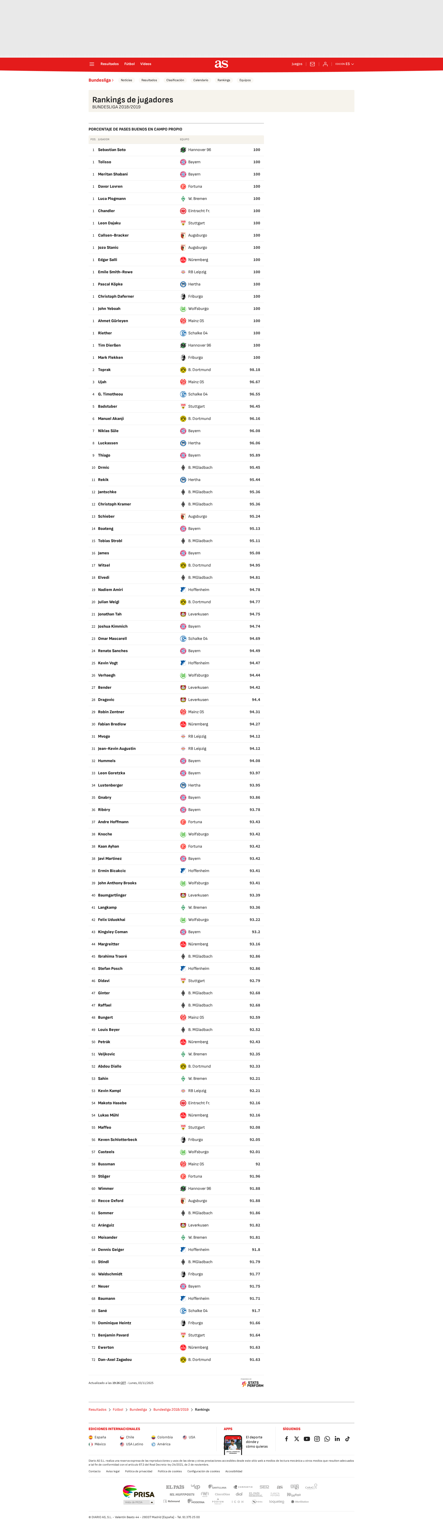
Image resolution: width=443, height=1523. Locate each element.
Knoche (105, 834)
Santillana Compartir (243, 1487)
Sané (102, 1310)
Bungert (105, 1017)
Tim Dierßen (109, 345)
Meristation (300, 1502)
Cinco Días (222, 1494)
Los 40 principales (195, 1487)
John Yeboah (109, 308)
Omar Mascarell (112, 638)
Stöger (104, 1176)
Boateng (105, 528)
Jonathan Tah (110, 614)
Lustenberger (110, 785)
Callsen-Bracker (113, 235)
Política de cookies (170, 1471)
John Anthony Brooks (117, 883)
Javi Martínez (110, 858)
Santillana (217, 1487)
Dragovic (106, 699)
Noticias (126, 80)
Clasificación (175, 80)
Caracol (311, 1487)
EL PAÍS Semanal (256, 1494)
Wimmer (106, 1188)
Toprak (104, 369)
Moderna (196, 1502)
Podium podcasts (217, 1502)
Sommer (106, 1213)
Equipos (245, 80)
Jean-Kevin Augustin (117, 748)
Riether (105, 333)
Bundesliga (100, 80)
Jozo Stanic (108, 247)
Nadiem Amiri (110, 589)
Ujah (102, 382)
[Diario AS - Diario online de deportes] (221, 64)
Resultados (110, 64)
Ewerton (106, 1347)
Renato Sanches (113, 650)
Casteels (106, 1151)
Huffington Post (181, 1494)
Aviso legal (113, 1471)
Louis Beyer (109, 1029)
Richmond (171, 1501)
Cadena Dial (239, 1494)
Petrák (104, 1041)
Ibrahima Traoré (112, 956)
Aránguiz (106, 1225)
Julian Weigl (108, 602)
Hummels (107, 760)
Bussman (106, 1164)
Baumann (106, 1298)
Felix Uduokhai (111, 919)
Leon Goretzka (111, 773)
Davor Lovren (110, 186)
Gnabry (104, 797)
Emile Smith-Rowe (115, 272)
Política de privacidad (138, 1471)
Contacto (95, 1471)
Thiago (104, 455)
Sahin (103, 1078)
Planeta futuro (275, 1494)
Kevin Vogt (108, 663)
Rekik (103, 479)
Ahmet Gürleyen (113, 320)
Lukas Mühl (108, 1115)
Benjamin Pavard (113, 1335)
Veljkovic (106, 1054)
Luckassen (108, 443)
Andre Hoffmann (113, 821)
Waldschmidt (110, 1274)
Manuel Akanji (111, 418)
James (103, 553)
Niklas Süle (108, 430)
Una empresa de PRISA (138, 1491)
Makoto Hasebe (112, 1103)
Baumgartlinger (112, 895)
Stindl (103, 1261)
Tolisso (104, 162)
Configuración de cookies (203, 1471)
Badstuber (107, 406)
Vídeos (145, 64)
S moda (257, 1502)
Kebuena (294, 1494)
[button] (139, 1502)
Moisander (107, 1237)
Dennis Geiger (111, 1249)
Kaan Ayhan (108, 846)
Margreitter (108, 944)
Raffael (104, 1005)
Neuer (103, 1286)
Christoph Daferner (116, 296)
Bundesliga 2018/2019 (171, 1410)
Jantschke (107, 492)
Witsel (104, 565)
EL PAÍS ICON (237, 1502)
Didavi (104, 980)
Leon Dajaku (109, 223)
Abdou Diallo (109, 1066)
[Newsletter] (312, 64)
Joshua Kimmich (113, 626)
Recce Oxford (110, 1200)
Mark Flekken (110, 357)
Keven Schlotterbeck (117, 1139)
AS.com (280, 1487)
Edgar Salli (107, 259)
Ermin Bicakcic (112, 870)
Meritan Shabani (113, 174)
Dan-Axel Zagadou (115, 1359)
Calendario (200, 80)
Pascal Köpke (110, 284)
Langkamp (107, 907)
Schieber (106, 516)
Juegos (297, 64)
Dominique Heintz (114, 1323)
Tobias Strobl (110, 540)
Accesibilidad (233, 1471)
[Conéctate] (325, 64)
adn (295, 1487)
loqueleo (277, 1502)
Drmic (103, 467)
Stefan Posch (110, 968)
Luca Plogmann (112, 198)
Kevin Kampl (109, 1090)
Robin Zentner (111, 712)
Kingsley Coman (113, 931)
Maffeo (104, 1127)
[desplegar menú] (92, 64)
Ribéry (104, 809)
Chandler (106, 210)
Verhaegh (106, 675)
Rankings (224, 80)
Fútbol (129, 64)
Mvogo (104, 736)
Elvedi (103, 577)
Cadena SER (264, 1487)
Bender (104, 687)
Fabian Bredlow (112, 724)
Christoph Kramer (114, 504)
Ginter (104, 993)
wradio (205, 1494)
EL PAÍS (175, 1487)
